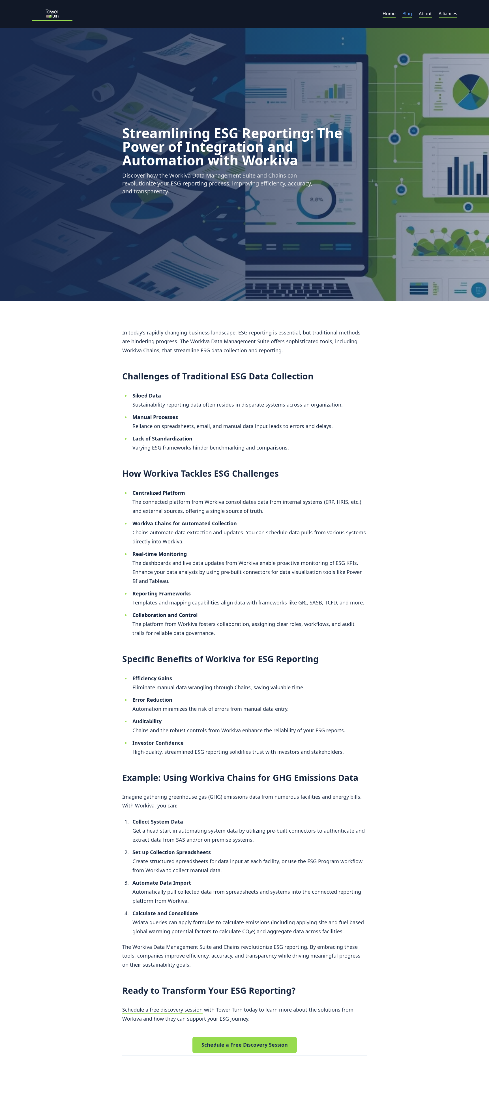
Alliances (448, 13)
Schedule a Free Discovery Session (244, 1044)
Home (389, 13)
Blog (407, 13)
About (425, 13)
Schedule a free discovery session (162, 1009)
